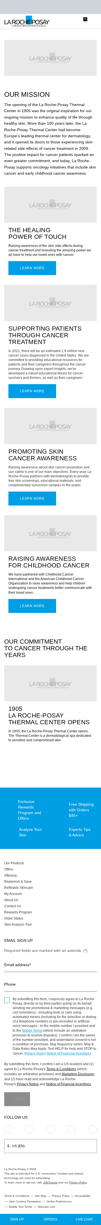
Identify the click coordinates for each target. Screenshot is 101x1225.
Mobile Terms (32, 1031)
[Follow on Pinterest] (29, 1129)
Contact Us (12, 906)
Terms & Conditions (61, 1069)
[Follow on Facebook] (50, 1129)
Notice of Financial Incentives (69, 1053)
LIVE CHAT (84, 1219)
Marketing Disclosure (78, 1074)
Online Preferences (59, 1201)
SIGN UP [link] (17, 1219)
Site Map (40, 1195)
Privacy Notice (28, 1084)
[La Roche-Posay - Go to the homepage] (26, 21)
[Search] (60, 21)
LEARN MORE (32, 391)
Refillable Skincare (18, 888)
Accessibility (82, 1195)
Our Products (14, 863)
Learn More (32, 268)
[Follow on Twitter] (71, 1129)
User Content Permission (25, 1201)
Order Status (13, 918)
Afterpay (10, 875)
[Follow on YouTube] (92, 1129)
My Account (13, 894)
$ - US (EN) (16, 1146)
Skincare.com (46, 1206)
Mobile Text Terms (20, 1206)
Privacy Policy (35, 1053)
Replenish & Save (18, 882)
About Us (11, 900)
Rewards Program (18, 912)
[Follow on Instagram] (8, 1129)
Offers (8, 869)
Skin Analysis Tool (18, 924)
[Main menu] (94, 21)
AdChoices (50, 1182)
